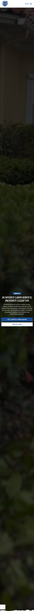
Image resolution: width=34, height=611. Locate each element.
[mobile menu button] (31, 4)
